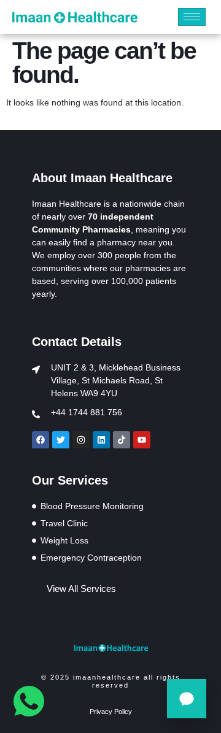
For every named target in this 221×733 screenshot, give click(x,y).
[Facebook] (40, 439)
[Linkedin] (101, 439)
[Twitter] (60, 439)
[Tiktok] (121, 439)
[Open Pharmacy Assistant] (186, 698)
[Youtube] (141, 439)
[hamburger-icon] (192, 17)
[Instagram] (81, 439)
